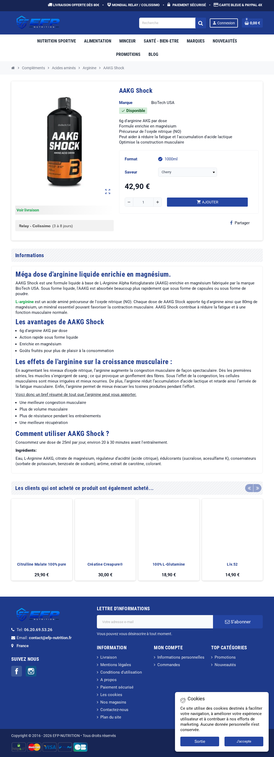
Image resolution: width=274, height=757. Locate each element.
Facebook (16, 671)
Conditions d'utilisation (121, 672)
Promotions (225, 657)
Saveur (131, 172)
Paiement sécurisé (117, 687)
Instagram (31, 671)
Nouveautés (225, 664)
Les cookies (111, 694)
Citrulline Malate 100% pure (41, 564)
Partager (242, 223)
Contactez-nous (114, 709)
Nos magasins (113, 702)
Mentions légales (115, 664)
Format (131, 159)
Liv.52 (232, 564)
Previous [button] (249, 488)
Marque (125, 102)
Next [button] (257, 488)
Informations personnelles (180, 657)
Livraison (108, 657)
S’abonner (240, 621)
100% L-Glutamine (169, 564)
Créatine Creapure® (105, 564)
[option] (42, 540)
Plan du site (110, 717)
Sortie (200, 741)
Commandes (168, 664)
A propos (108, 679)
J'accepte (244, 741)
